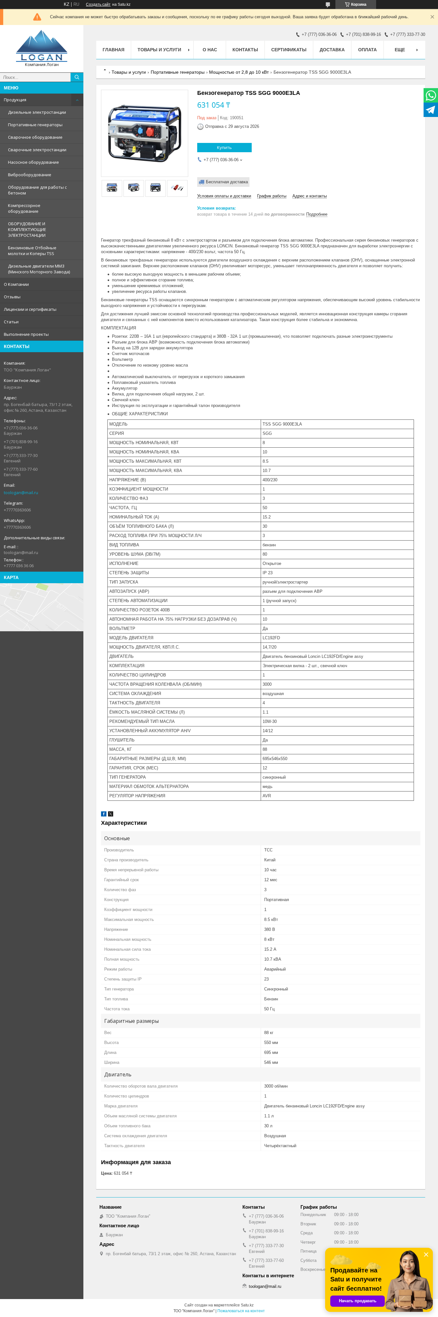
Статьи (11, 322)
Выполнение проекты (26, 334)
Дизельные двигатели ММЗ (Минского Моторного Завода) (39, 269)
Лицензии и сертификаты (30, 309)
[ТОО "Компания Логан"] (42, 46)
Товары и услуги (159, 49)
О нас (210, 49)
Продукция (15, 100)
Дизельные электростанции (37, 112)
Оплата (367, 49)
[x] (110, 815)
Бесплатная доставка (227, 181)
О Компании (16, 284)
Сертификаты (289, 49)
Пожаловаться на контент (241, 1311)
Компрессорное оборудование (24, 208)
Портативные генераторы (35, 125)
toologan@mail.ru (21, 492)
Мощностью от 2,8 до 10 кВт (239, 72)
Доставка (332, 49)
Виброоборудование (29, 175)
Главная (113, 49)
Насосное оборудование (33, 162)
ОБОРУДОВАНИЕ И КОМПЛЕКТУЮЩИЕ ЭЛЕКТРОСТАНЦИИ (27, 229)
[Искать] (77, 77)
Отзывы (12, 297)
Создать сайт (98, 4)
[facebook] (103, 815)
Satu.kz (247, 1305)
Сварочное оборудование (35, 137)
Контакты (245, 49)
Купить (224, 147)
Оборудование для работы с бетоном (37, 190)
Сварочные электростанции (37, 150)
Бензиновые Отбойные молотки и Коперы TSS (32, 250)
